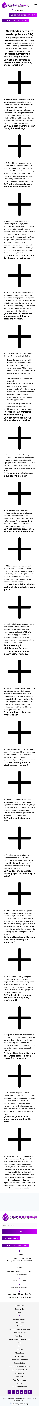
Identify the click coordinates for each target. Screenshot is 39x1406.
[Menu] (35, 5)
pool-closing (19, 1336)
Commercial (19, 1309)
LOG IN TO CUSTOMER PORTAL (15, 21)
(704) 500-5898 (21, 10)
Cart (19, 1346)
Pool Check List (19, 1332)
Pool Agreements (19, 1380)
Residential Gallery (19, 1319)
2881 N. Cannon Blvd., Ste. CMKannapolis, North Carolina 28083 (19, 1259)
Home (19, 1326)
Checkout (19, 1349)
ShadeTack (19, 1353)
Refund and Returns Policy (19, 1366)
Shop (19, 1343)
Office (19, 1383)
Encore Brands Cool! (19, 1370)
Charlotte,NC (19, 1322)
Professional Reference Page (19, 1339)
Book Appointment (19, 1387)
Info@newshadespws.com (19, 1287)
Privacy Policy (19, 1363)
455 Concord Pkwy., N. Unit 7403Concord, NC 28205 (19, 1273)
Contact (19, 1312)
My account (19, 1356)
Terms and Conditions (19, 1297)
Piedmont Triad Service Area (19, 1329)
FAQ (19, 1316)
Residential (19, 1305)
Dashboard (19, 1373)
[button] (23, 15)
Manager (19, 1376)
